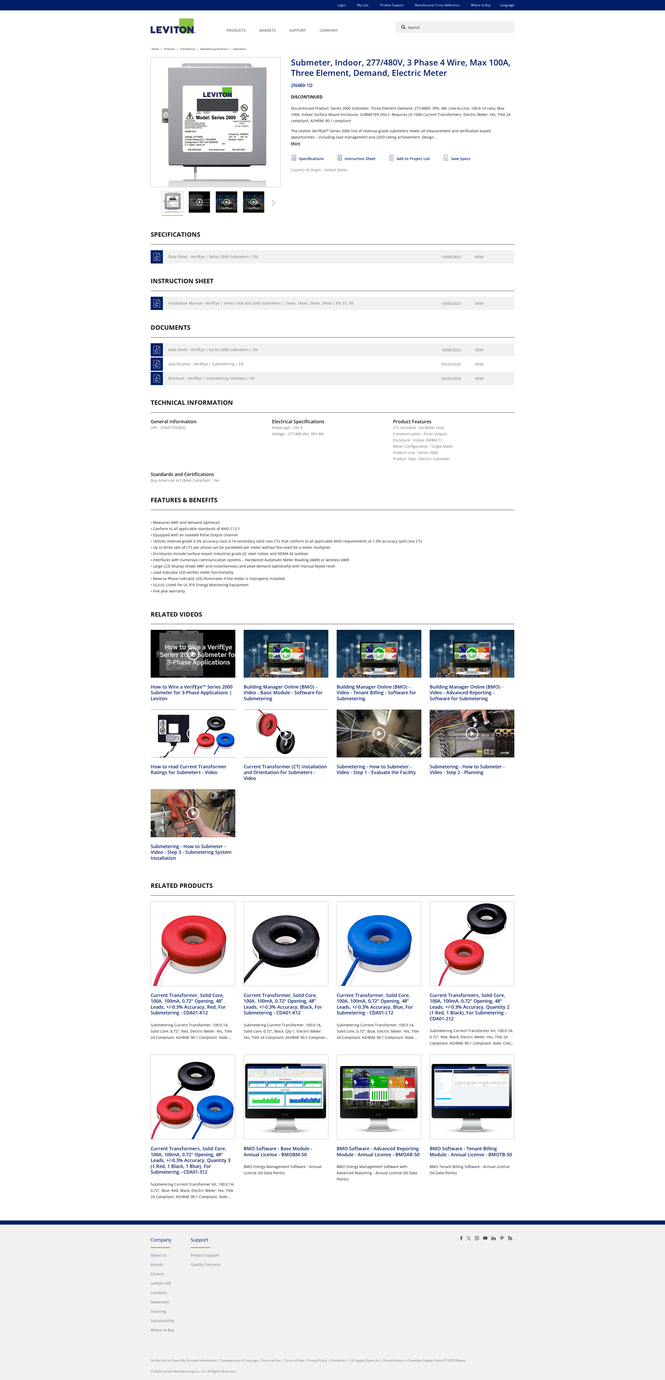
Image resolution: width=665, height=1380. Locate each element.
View (479, 256)
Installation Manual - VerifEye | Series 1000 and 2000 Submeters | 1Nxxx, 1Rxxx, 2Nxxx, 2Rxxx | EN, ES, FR (260, 303)
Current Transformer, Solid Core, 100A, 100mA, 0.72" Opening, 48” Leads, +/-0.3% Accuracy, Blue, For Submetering (375, 1004)
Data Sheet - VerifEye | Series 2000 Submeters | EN (213, 256)
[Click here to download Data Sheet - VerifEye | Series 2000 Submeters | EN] (157, 256)
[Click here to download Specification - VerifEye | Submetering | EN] (157, 364)
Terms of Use (271, 1360)
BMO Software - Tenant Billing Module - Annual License (471, 1151)
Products (169, 49)
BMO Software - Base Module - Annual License (278, 1151)
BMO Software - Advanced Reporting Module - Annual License (378, 1151)
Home (155, 49)
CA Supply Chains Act (364, 1360)
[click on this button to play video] (199, 202)
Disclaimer (338, 1360)
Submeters (239, 49)
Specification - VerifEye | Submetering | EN (206, 363)
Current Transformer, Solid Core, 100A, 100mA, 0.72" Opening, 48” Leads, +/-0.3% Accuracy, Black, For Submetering (283, 1004)
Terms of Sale (294, 1360)
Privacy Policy (317, 1360)
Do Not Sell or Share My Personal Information (183, 1360)
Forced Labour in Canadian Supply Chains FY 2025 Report (424, 1360)
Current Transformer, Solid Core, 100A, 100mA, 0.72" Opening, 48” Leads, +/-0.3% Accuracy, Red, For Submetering (188, 1004)
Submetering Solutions (214, 49)
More (295, 143)
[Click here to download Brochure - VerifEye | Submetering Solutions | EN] (157, 378)
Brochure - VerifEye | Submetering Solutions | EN (211, 378)
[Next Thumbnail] (272, 203)
